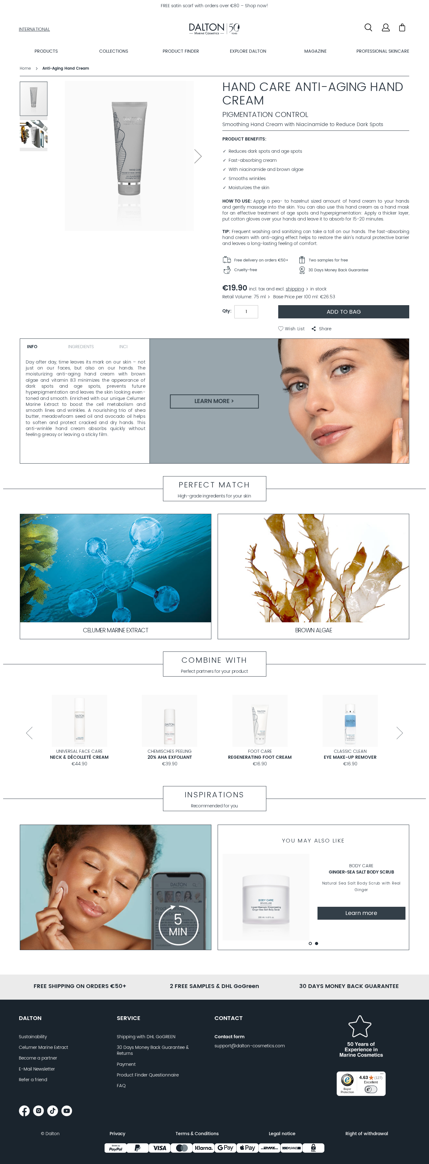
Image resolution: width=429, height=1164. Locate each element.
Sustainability (33, 1037)
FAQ (121, 1085)
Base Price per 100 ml (295, 297)
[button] (321, 329)
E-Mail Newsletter (37, 1069)
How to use (236, 202)
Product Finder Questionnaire (148, 1075)
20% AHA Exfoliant (170, 757)
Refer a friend (33, 1079)
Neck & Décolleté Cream (79, 757)
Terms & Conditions (197, 1133)
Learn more (361, 913)
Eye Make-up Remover (350, 757)
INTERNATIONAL (34, 29)
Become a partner (38, 1058)
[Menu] (382, 1075)
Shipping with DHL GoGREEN (146, 1037)
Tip (225, 232)
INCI (123, 346)
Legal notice (282, 1133)
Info (32, 346)
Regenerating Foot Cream (260, 757)
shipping (295, 289)
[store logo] (214, 29)
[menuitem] (46, 51)
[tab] (41, 346)
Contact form (230, 1037)
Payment (126, 1064)
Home (25, 69)
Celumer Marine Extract (43, 1047)
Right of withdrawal (366, 1133)
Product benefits (243, 139)
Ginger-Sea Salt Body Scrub (361, 872)
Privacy (117, 1133)
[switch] (371, 1089)
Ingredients (81, 346)
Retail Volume (236, 297)
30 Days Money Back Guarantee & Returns (153, 1050)
